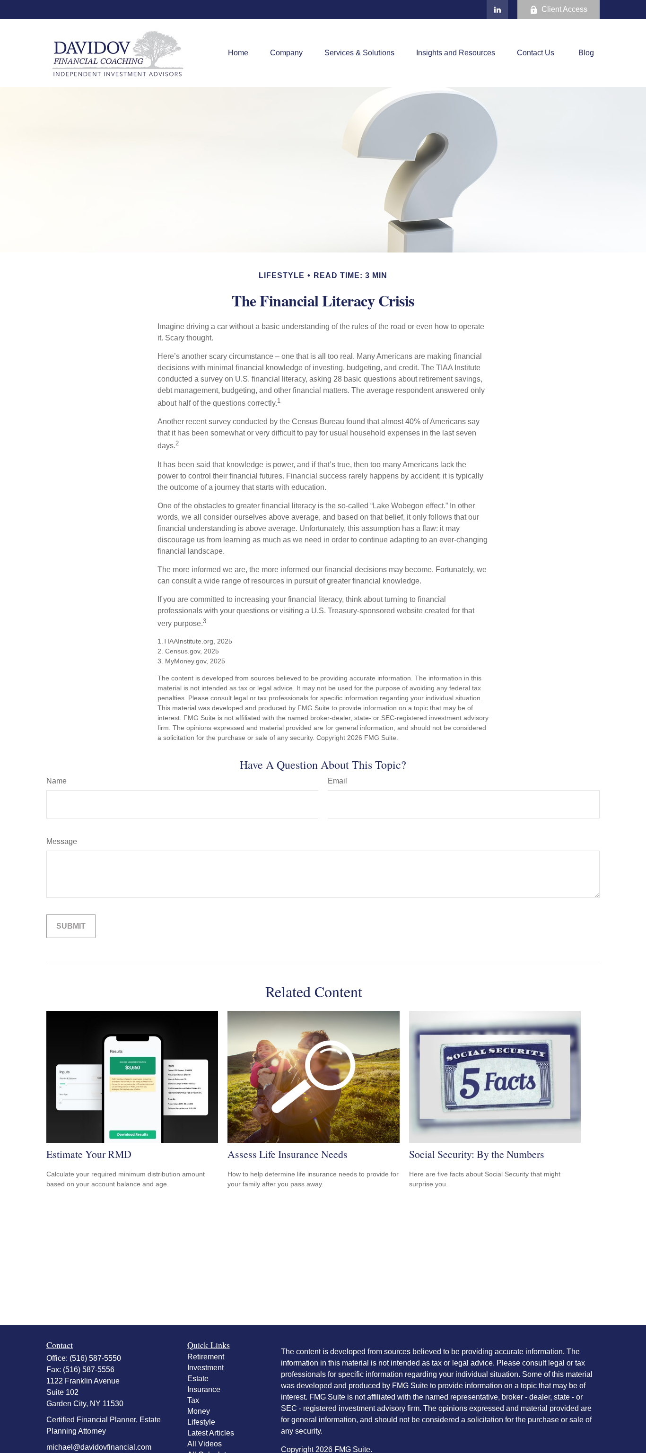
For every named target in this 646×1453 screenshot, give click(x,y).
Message (61, 841)
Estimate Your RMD (88, 1154)
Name (56, 781)
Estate (198, 1379)
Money (198, 1411)
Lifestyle (201, 1422)
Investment (205, 1368)
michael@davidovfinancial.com (98, 1447)
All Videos (204, 1444)
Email (337, 781)
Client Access (564, 9)
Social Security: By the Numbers (476, 1154)
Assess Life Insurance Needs (287, 1154)
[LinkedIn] (497, 9)
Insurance (203, 1389)
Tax (193, 1400)
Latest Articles (210, 1433)
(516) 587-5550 (95, 1358)
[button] (238, 53)
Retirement (205, 1357)
